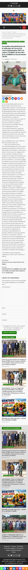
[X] (6, 98)
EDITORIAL (20, 546)
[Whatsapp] (3, 101)
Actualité (4, 41)
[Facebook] (3, 98)
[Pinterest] (15, 98)
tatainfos (6, 59)
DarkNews (11, 563)
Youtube (13, 546)
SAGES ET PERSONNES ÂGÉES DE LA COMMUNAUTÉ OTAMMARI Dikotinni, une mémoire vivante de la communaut (14, 524)
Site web (4, 320)
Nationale (22, 41)
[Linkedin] (12, 98)
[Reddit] (9, 98)
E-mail (4, 314)
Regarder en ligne (24, 27)
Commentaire (6, 287)
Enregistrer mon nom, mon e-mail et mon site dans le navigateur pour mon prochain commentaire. (14, 328)
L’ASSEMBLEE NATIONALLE (13, 41)
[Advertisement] (14, 18)
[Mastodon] (18, 98)
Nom (4, 308)
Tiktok (14, 552)
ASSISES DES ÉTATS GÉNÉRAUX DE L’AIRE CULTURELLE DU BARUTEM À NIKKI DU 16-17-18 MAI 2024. (14, 270)
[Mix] (21, 98)
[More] (6, 101)
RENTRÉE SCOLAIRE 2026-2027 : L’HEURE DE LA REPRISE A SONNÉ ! (14, 408)
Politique (4, 43)
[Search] (20, 27)
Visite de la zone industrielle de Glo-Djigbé (13, 262)
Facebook (7, 546)
